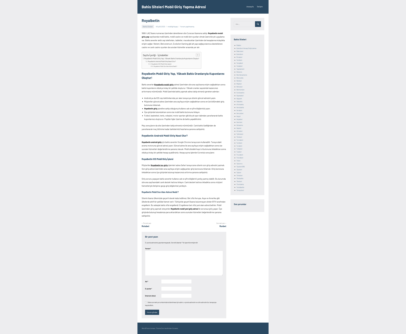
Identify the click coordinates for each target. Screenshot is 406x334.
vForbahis (240, 104)
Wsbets (239, 72)
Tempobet (240, 190)
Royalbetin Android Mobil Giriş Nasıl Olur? (162, 61)
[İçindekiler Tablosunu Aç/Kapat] (196, 55)
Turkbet (239, 143)
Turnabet (239, 140)
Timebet (239, 175)
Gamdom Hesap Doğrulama (246, 48)
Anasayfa (250, 6)
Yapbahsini (240, 69)
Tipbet (238, 172)
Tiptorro (239, 164)
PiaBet (238, 45)
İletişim (260, 6)
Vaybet (238, 128)
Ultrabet (239, 131)
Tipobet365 (240, 167)
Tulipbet (239, 149)
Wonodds (239, 78)
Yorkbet (239, 60)
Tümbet (239, 137)
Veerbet (239, 122)
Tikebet (239, 181)
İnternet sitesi (150, 296)
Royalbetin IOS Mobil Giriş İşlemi (161, 64)
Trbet (238, 161)
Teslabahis (240, 187)
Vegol (238, 116)
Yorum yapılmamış (187, 26)
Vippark (239, 98)
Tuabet (239, 152)
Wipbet (239, 84)
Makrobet (239, 51)
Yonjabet (239, 63)
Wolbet (239, 81)
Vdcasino (239, 125)
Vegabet (239, 119)
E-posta (148, 289)
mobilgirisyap (173, 26)
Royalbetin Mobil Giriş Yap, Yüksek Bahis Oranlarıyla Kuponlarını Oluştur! (171, 58)
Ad (146, 281)
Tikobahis (239, 178)
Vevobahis (240, 107)
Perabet (239, 57)
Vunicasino (240, 93)
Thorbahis (240, 184)
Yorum (148, 248)
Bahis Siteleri (148, 26)
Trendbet (239, 158)
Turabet (239, 146)
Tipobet (239, 169)
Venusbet (239, 113)
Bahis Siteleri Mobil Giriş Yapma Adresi (174, 6)
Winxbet (239, 87)
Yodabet (239, 66)
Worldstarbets (241, 75)
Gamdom (239, 54)
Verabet (239, 110)
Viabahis (239, 101)
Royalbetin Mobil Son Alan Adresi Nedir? (165, 66)
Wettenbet (240, 90)
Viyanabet (240, 96)
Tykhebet (239, 134)
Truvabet (239, 155)
